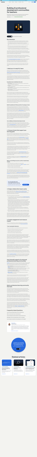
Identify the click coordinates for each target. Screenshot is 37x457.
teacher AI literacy (21, 110)
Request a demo (25, 184)
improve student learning (24, 223)
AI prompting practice (13, 124)
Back (8, 5)
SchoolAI (8, 262)
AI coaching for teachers (12, 253)
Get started (9, 36)
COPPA (25, 164)
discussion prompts (23, 156)
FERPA (22, 164)
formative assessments (26, 196)
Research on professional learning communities (13, 72)
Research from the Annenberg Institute (21, 191)
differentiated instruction (22, 151)
